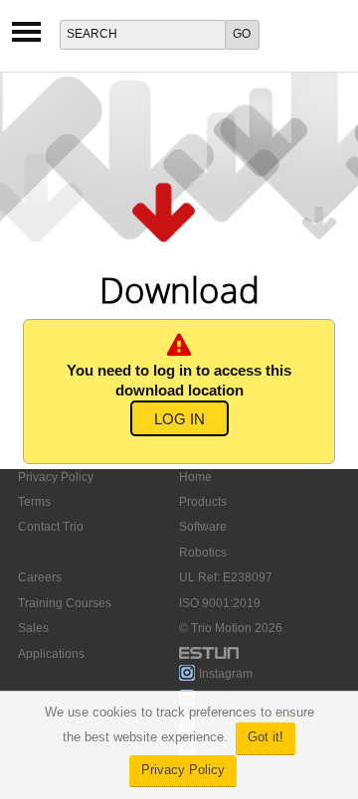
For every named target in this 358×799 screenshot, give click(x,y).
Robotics (203, 552)
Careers (40, 577)
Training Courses (64, 603)
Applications (51, 654)
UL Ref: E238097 (225, 577)
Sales (33, 628)
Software (203, 527)
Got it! (265, 737)
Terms (34, 502)
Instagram (226, 674)
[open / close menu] (26, 38)
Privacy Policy (183, 770)
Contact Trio (51, 527)
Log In (179, 419)
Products (203, 502)
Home (195, 477)
